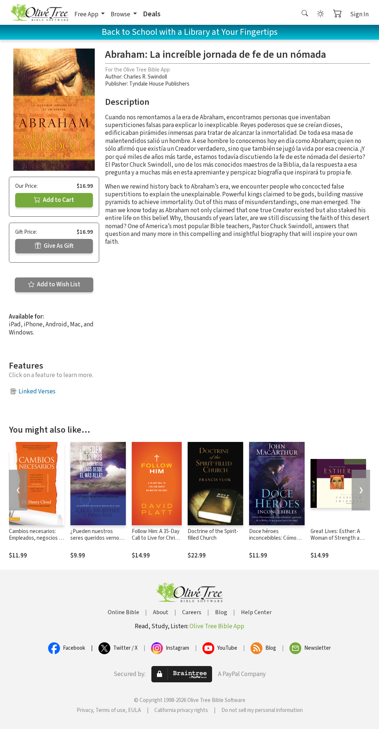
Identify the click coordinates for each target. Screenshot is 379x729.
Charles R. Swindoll (145, 77)
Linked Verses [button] (37, 391)
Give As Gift (58, 246)
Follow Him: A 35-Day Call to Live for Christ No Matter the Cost (156, 538)
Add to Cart (58, 200)
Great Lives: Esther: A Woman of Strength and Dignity (338, 538)
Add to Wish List (58, 284)
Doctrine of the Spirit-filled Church (213, 534)
